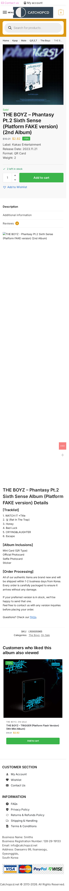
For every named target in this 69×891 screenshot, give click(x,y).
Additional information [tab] (17, 215)
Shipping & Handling (24, 820)
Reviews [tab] (10, 223)
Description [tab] (10, 206)
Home (6, 40)
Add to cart (41, 177)
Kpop (15, 40)
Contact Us (18, 785)
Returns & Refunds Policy (27, 815)
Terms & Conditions (24, 826)
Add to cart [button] (33, 740)
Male (23, 40)
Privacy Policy (20, 809)
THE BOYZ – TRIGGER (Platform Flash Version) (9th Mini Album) (32, 727)
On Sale (45, 635)
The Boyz (45, 40)
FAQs (33, 617)
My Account (19, 774)
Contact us (11, 3)
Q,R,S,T (33, 40)
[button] (60, 12)
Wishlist (16, 780)
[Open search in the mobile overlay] (33, 28)
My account (34, 3)
